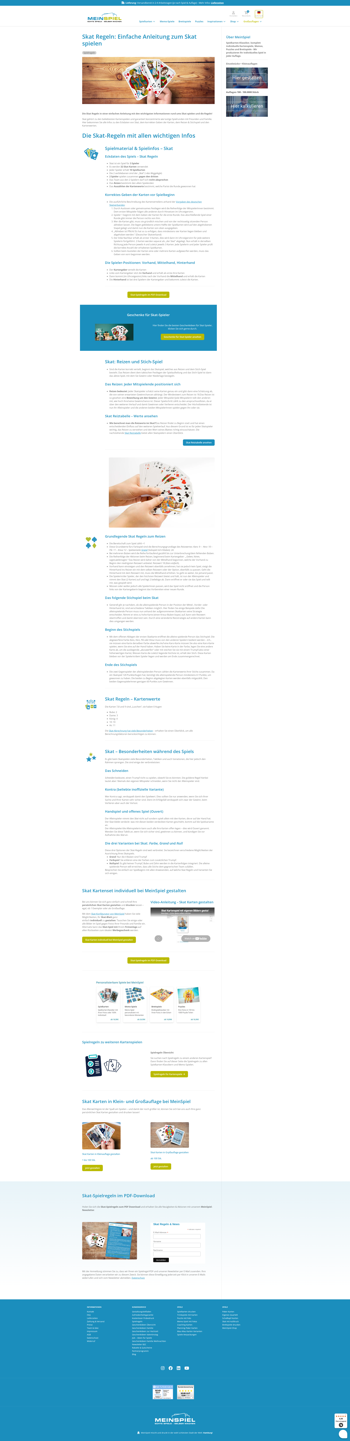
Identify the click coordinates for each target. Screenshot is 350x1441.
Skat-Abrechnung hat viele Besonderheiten (131, 730)
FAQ (89, 1315)
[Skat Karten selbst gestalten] (101, 1135)
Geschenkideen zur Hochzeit (145, 1331)
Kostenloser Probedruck (143, 1318)
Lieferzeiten (217, 2)
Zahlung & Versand (95, 1321)
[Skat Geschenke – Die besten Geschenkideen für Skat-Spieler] (114, 332)
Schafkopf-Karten (230, 1318)
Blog (134, 1354)
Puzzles (199, 21)
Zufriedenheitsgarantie (142, 1315)
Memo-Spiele (167, 21)
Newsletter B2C (139, 1344)
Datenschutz (138, 1277)
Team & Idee (92, 1328)
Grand (144, 550)
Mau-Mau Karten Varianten (189, 1331)
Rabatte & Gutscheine (142, 1347)
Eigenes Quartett (230, 1315)
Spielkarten (145, 21)
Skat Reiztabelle (133, 432)
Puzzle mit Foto (184, 1318)
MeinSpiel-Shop (229, 1328)
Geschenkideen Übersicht (144, 1324)
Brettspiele (185, 21)
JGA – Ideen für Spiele (142, 1338)
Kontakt (90, 1311)
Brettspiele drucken (231, 1324)
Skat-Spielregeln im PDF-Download (148, 294)
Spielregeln (89, 52)
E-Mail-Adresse (160, 1232)
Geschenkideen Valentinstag (145, 1334)
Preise (90, 1324)
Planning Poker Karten (187, 1328)
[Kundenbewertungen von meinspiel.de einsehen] (185, 1392)
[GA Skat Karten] (170, 1135)
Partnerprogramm (140, 1351)
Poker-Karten (228, 1311)
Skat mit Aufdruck (230, 1321)
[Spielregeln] (102, 1065)
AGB (89, 1334)
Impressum (92, 1331)
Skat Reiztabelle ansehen (199, 442)
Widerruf (91, 1341)
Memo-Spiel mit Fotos (187, 1321)
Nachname (158, 1250)
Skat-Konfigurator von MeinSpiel (107, 913)
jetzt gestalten (92, 1167)
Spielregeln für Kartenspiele (168, 1074)
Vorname (157, 1241)
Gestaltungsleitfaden (141, 1311)
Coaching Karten (184, 1324)
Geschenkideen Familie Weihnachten (149, 1341)
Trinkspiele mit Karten (187, 1315)
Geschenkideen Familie (142, 1328)
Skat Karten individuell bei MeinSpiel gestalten (109, 939)
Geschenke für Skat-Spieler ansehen (182, 336)
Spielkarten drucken (186, 1311)
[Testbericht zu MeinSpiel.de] (163, 1392)
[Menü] (345, 1415)
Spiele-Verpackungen (187, 1334)
